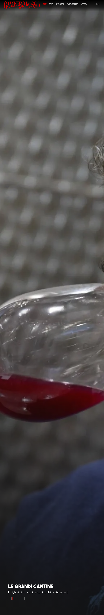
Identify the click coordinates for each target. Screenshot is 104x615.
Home (44, 4)
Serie (51, 4)
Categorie (59, 4)
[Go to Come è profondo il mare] (10, 598)
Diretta (84, 4)
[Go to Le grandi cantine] (14, 598)
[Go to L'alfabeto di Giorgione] (18, 598)
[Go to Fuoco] (23, 598)
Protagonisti (72, 4)
